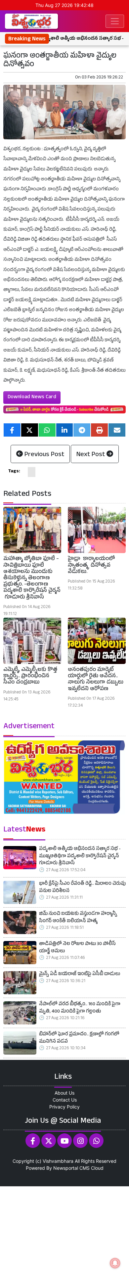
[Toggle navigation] (115, 21)
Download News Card (32, 398)
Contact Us (65, 1100)
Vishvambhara (58, 1161)
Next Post (91, 455)
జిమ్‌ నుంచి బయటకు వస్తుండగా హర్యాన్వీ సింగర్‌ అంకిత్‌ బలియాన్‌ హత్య (78, 918)
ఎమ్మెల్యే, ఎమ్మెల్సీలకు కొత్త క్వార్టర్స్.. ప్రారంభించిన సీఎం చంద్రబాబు (30, 676)
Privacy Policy (64, 1107)
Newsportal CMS (71, 1168)
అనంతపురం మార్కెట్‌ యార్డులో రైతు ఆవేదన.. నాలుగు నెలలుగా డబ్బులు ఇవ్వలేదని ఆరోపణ (95, 679)
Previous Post (43, 455)
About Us (64, 1093)
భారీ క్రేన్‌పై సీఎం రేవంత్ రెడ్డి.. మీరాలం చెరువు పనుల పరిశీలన (82, 888)
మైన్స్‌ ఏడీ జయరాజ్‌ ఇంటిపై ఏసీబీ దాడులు (79, 974)
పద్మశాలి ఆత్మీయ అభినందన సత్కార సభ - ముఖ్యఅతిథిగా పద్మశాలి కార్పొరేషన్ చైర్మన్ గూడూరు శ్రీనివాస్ (80, 856)
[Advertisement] (64, 1230)
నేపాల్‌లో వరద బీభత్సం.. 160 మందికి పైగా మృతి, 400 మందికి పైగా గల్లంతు (79, 1008)
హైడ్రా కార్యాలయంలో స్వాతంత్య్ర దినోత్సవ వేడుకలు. (91, 565)
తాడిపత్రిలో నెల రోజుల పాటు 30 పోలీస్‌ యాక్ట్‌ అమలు (77, 948)
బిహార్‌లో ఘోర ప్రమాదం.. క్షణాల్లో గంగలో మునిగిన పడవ (79, 1038)
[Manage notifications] (115, 1263)
